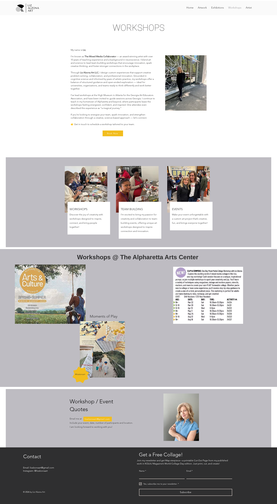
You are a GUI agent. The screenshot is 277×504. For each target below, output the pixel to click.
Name (142, 471)
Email (189, 471)
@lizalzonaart (41, 470)
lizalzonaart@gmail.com (42, 467)
